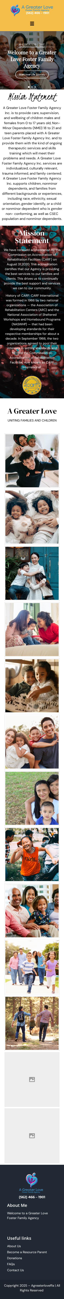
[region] (32, 60)
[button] (32, 24)
